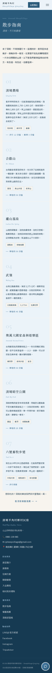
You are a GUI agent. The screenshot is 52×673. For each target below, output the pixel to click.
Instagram (7, 643)
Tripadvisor (8, 649)
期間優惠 (6, 579)
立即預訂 (34, 5)
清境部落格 (7, 617)
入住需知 (6, 585)
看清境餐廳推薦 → (24, 501)
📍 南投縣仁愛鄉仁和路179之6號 (17, 546)
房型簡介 (6, 562)
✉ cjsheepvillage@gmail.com (16, 541)
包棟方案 (6, 574)
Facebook (7, 638)
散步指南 (6, 606)
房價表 (5, 568)
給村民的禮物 (8, 591)
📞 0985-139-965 (10, 536)
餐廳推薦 (6, 611)
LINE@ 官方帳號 (10, 632)
